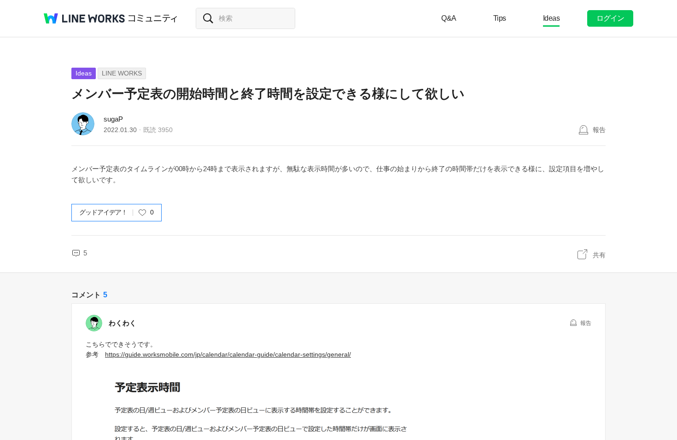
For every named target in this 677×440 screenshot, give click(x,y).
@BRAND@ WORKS (84, 18)
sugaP (113, 119)
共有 (599, 255)
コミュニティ (152, 18)
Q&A (448, 18)
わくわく (122, 323)
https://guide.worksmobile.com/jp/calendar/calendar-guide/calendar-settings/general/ (228, 354)
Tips (499, 18)
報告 (599, 129)
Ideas (551, 18)
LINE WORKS (122, 73)
